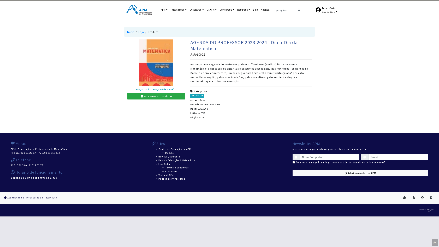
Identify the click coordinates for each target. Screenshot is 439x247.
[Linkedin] (431, 197)
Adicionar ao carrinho (158, 96)
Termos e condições (177, 167)
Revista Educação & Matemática (176, 160)
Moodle (169, 152)
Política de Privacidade (171, 178)
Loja (255, 9)
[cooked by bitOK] (426, 209)
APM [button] (163, 9)
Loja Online (164, 164)
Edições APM (197, 96)
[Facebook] (422, 197)
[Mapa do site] (404, 197)
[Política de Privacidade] (414, 197)
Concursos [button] (226, 9)
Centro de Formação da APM (174, 149)
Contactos (171, 171)
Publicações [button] (178, 9)
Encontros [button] (196, 9)
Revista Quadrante (169, 156)
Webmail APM (166, 175)
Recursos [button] (242, 9)
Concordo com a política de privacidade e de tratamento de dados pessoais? (340, 162)
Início (130, 32)
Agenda (265, 9)
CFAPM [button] (211, 9)
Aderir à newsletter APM (361, 173)
